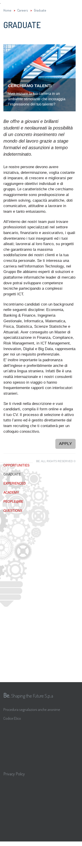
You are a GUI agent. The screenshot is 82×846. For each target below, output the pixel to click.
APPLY (65, 443)
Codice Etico (12, 718)
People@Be (13, 501)
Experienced (14, 483)
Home (7, 10)
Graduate (12, 474)
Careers (22, 10)
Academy (11, 492)
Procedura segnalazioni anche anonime (31, 709)
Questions (12, 510)
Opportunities (16, 465)
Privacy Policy (14, 773)
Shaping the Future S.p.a (28, 695)
